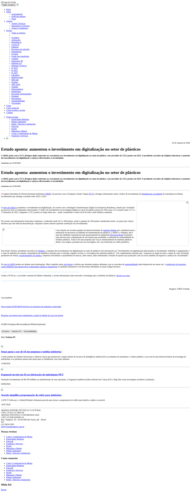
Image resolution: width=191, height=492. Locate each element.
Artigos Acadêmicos (19, 28)
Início (8, 9)
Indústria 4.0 (16, 63)
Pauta (13, 19)
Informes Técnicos (19, 66)
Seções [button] (9, 30)
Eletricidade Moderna (20, 119)
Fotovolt (14, 126)
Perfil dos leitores (18, 16)
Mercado (15, 80)
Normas (14, 82)
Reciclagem (16, 98)
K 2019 (14, 68)
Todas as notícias (18, 33)
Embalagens (16, 52)
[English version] (7, 138)
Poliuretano (16, 91)
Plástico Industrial (18, 122)
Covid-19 (15, 45)
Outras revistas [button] (12, 117)
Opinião (14, 87)
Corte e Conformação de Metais (24, 133)
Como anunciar (12, 108)
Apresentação (17, 14)
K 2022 (14, 70)
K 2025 (14, 73)
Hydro (14, 129)
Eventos (14, 54)
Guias (8, 105)
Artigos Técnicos (18, 23)
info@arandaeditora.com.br (12, 427)
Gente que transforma (20, 56)
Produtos (15, 96)
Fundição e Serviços (19, 136)
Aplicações (16, 40)
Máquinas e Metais (19, 131)
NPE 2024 (15, 84)
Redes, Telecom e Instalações (23, 124)
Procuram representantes (21, 94)
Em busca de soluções (20, 49)
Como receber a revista (15, 110)
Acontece (15, 37)
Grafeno (14, 59)
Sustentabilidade (18, 101)
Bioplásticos (16, 42)
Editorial (14, 47)
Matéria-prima (17, 77)
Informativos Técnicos (20, 26)
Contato (9, 113)
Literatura (15, 75)
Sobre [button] (8, 12)
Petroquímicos (17, 89)
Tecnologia (16, 103)
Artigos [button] (9, 21)
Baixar (3, 490)
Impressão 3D (17, 61)
